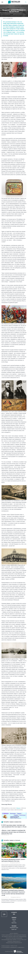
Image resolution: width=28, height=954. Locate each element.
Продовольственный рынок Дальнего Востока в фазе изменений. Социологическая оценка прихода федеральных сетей (13, 892)
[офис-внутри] (14, 813)
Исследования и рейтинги (15, 862)
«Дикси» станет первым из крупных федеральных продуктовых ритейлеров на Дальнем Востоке (13, 832)
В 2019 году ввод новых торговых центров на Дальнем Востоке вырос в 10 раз (13, 826)
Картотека (14, 922)
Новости (14, 919)
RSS (14, 914)
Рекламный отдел (14, 927)
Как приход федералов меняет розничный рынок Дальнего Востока (13, 860)
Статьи (14, 921)
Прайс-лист (14, 929)
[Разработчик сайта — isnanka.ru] (18, 951)
